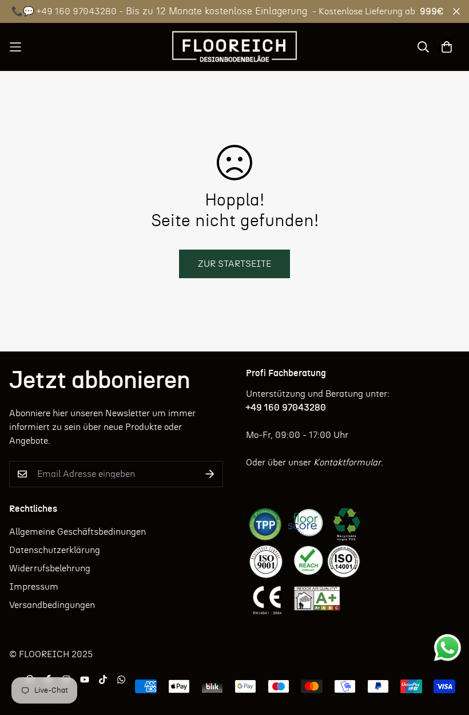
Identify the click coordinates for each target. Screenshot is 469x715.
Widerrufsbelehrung (49, 568)
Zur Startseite (234, 263)
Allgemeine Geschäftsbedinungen (77, 531)
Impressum (33, 586)
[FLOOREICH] (234, 47)
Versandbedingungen (52, 605)
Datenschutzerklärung (54, 550)
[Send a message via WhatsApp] (447, 647)
